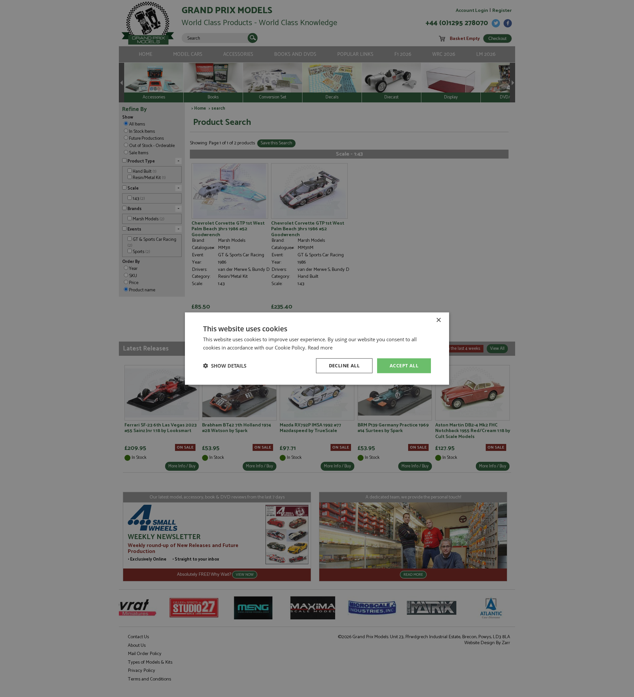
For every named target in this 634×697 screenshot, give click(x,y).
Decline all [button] (344, 365)
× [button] (438, 320)
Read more (320, 347)
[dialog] (317, 348)
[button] (224, 366)
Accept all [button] (404, 365)
